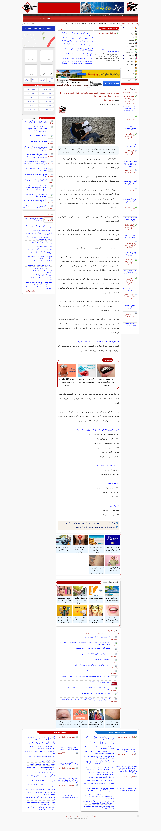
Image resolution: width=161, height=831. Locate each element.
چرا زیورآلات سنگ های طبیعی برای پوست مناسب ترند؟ (130, 200)
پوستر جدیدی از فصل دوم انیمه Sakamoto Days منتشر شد (69, 796)
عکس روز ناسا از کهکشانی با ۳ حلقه (130, 236)
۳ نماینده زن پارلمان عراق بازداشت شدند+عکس (96, 654)
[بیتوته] (29, 12)
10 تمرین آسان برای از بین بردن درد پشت (40, 265)
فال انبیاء (31, 60)
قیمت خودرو (47, 89)
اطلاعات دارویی (31, 89)
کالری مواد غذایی (30, 97)
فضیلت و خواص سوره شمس (43, 246)
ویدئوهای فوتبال (31, 93)
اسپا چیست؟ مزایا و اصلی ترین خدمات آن (40, 249)
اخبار (136, 23)
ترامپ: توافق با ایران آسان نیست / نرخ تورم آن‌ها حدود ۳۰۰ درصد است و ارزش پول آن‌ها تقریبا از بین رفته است (99, 762)
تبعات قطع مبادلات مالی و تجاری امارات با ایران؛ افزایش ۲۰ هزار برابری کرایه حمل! (100, 738)
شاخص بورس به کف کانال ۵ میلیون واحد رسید (96, 637)
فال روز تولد (34, 80)
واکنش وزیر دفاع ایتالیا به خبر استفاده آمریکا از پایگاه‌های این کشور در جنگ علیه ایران (35, 207)
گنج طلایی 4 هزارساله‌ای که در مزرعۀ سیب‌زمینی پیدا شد (36, 180)
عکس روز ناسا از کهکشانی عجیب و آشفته (130, 306)
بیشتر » (60, 29)
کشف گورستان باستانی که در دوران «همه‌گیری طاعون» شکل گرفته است (130, 163)
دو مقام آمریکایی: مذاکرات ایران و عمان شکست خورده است (127, 750)
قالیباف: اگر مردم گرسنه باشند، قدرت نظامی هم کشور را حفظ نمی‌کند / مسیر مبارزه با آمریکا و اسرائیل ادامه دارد (99, 796)
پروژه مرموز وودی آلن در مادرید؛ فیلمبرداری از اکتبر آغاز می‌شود (68, 748)
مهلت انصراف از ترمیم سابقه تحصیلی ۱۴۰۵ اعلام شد (78, 58)
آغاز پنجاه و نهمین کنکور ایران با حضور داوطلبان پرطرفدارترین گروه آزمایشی (79, 49)
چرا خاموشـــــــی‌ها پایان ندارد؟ (100, 659)
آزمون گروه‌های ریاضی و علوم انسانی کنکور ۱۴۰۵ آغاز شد (76, 41)
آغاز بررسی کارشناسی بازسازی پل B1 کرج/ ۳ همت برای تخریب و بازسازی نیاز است (99, 752)
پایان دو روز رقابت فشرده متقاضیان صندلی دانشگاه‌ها (77, 38)
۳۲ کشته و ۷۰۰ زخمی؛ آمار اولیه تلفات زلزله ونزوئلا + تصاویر (36, 195)
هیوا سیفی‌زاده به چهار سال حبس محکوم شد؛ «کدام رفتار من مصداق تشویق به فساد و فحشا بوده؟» (40, 742)
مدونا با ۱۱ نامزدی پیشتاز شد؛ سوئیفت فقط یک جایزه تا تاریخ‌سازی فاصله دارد (41, 747)
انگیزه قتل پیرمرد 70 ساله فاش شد (99, 682)
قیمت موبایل (47, 101)
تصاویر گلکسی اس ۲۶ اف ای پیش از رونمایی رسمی (40, 789)
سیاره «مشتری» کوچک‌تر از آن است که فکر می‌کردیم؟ (130, 325)
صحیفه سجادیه (31, 109)
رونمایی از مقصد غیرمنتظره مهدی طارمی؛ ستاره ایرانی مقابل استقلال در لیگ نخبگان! (41, 776)
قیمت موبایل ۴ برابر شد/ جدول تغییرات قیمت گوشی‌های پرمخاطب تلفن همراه (39, 283)
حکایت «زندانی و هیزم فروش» (43, 268)
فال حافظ (46, 60)
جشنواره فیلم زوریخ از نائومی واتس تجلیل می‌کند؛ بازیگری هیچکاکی (68, 763)
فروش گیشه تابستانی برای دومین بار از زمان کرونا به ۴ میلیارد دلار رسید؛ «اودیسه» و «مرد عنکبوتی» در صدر (67, 780)
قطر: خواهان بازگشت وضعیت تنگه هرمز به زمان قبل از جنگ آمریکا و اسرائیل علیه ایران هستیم (100, 768)
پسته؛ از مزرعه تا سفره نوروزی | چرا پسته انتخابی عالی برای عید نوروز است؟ (130, 109)
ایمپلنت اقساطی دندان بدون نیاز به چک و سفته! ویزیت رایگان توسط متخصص (90, 523)
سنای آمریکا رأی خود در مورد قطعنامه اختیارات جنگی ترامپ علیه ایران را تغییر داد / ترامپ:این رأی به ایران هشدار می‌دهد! (35, 188)
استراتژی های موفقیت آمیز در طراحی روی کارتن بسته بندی (130, 182)
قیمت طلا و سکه (46, 93)
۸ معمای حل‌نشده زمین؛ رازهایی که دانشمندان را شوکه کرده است (130, 219)
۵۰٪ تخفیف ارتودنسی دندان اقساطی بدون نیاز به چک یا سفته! (95, 527)
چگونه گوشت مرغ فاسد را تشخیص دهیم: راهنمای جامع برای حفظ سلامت (40, 242)
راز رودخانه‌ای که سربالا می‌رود (130, 289)
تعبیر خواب (27, 80)
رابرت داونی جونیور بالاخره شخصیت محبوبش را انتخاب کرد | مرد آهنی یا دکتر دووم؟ (41, 738)
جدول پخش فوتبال (30, 101)
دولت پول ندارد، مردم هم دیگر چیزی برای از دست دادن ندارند (92, 670)
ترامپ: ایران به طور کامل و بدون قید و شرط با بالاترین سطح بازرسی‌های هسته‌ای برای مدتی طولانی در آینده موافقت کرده (36, 129)
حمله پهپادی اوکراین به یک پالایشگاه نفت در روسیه (99, 780)
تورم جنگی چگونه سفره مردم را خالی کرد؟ (101, 777)
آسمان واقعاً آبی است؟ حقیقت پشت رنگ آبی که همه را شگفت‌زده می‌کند (39, 238)
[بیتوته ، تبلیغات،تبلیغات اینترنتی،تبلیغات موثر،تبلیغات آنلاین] (59, 7)
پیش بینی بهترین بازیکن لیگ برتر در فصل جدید (42, 772)
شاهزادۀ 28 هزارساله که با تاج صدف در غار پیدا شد (130, 253)
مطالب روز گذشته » (29, 291)
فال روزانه (31, 74)
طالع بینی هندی (50, 80)
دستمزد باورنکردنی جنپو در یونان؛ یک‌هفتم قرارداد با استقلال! (92, 665)
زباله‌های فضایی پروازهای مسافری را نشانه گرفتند (130, 128)
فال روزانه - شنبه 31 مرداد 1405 (42, 230)
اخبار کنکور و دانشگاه (127, 23)
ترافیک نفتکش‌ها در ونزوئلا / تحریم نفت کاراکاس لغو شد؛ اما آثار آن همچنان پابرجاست (99, 757)
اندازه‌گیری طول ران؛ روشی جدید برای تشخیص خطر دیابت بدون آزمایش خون (41, 808)
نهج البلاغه (32, 105)
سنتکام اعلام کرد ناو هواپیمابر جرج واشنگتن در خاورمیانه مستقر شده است (100, 742)
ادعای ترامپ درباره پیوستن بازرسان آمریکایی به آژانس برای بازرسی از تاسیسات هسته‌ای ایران (36, 155)
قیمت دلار (48, 97)
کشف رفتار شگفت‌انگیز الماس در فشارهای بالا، (34, 219)
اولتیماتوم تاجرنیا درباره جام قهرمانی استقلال (42, 764)
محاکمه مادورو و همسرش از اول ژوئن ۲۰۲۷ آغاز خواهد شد (93, 648)
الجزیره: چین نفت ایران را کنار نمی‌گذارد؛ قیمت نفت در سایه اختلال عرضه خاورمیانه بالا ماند (98, 802)
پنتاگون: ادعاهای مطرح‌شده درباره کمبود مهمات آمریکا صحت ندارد (127, 789)
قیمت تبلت (48, 105)
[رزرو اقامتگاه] (88, 74)
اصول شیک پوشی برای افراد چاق (42, 275)
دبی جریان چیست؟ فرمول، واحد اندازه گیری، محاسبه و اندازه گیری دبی (36, 121)
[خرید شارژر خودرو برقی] (104, 83)
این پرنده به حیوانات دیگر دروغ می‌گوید (130, 145)
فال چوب (42, 80)
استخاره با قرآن (46, 74)
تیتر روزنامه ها (47, 109)
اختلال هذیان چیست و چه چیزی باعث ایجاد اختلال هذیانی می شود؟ (40, 257)
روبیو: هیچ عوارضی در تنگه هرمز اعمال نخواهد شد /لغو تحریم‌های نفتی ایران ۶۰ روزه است (35, 148)
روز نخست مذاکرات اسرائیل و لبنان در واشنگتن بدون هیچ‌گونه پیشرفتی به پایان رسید (35, 162)
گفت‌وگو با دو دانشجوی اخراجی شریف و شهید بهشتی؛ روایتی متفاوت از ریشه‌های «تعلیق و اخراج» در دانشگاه (77, 62)
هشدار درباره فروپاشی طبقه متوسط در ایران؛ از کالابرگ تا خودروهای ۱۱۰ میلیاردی (86, 676)
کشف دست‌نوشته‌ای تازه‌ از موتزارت (36, 135)
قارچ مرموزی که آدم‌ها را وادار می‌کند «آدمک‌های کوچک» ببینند (130, 272)
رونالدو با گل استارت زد (48, 761)
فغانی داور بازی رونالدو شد (39, 141)
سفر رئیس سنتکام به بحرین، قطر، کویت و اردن (96, 693)
